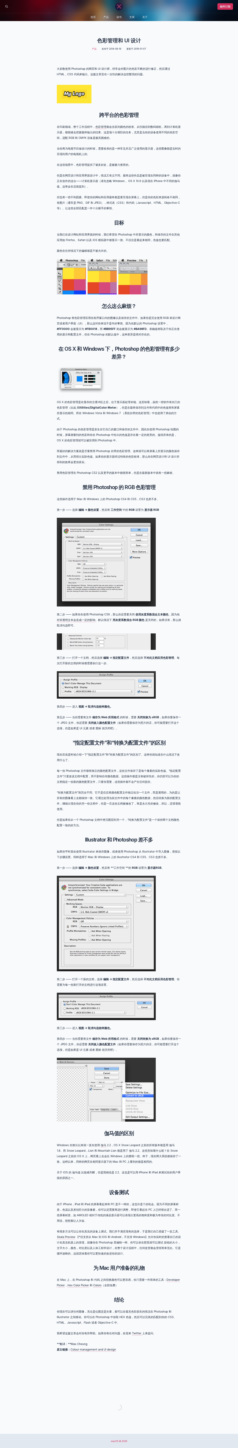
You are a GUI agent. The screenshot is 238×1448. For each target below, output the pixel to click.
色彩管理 (100, 126)
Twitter (137, 1333)
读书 (119, 17)
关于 (144, 17)
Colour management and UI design (93, 1349)
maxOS (115, 1441)
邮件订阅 (225, 6)
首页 (93, 17)
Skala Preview (66, 1237)
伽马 (103, 1145)
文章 (132, 17)
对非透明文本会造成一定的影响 (76, 620)
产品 (106, 17)
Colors (97, 1285)
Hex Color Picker (78, 1285)
